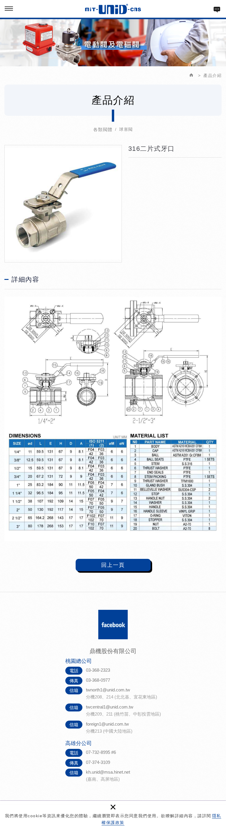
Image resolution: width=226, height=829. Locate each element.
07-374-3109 (98, 762)
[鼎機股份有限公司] (113, 9)
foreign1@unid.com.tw (107, 723)
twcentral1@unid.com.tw (109, 706)
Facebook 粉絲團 (113, 624)
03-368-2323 (98, 670)
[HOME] (192, 75)
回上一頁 (112, 565)
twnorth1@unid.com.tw (108, 689)
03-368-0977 (98, 680)
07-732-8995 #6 (101, 752)
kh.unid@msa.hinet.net (108, 771)
